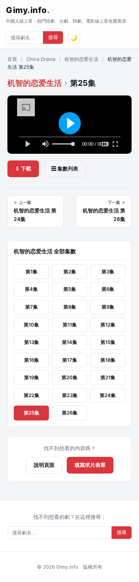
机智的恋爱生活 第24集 (35, 211)
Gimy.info (28, 10)
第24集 (108, 395)
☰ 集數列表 (64, 168)
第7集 (31, 307)
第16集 (31, 360)
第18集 (107, 360)
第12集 (107, 325)
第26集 (69, 413)
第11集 (70, 325)
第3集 (108, 271)
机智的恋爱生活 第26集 (104, 211)
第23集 (69, 395)
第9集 (108, 307)
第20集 (69, 377)
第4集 (31, 289)
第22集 (31, 395)
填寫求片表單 (90, 465)
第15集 (107, 342)
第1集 (31, 271)
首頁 (12, 59)
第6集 (108, 289)
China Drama (40, 59)
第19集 (31, 377)
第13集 (31, 342)
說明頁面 (44, 465)
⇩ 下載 (23, 168)
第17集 (69, 360)
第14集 (69, 342)
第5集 (69, 289)
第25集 (31, 413)
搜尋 (53, 37)
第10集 (31, 325)
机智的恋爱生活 (81, 59)
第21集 (107, 377)
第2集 (69, 271)
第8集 (69, 307)
